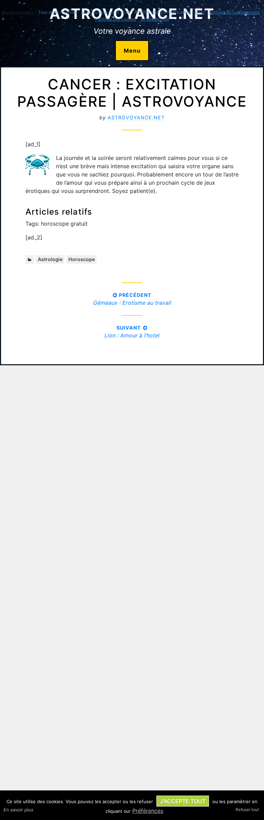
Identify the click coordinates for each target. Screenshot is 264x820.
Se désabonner (154, 19)
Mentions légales (17, 12)
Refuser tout (247, 809)
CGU (200, 12)
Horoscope (81, 259)
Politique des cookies (115, 19)
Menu (132, 50)
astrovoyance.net (136, 117)
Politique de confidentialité (234, 12)
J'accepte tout (183, 801)
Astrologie (50, 259)
